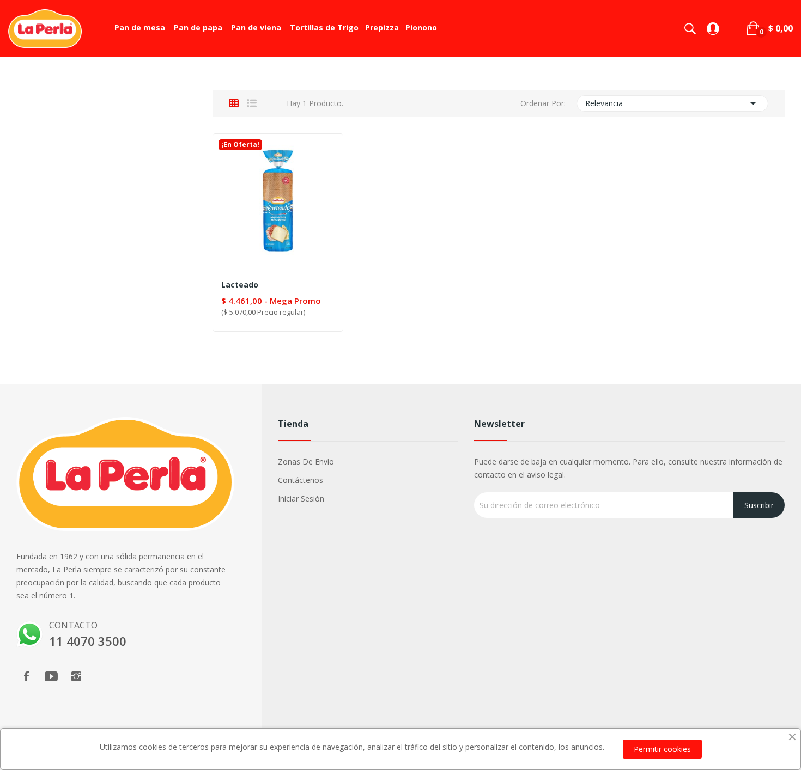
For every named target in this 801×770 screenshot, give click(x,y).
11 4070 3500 (87, 641)
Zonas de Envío (306, 461)
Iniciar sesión (301, 498)
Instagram (76, 676)
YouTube (51, 676)
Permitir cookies (662, 749)
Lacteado (239, 285)
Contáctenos (300, 480)
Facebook (26, 676)
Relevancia (672, 103)
